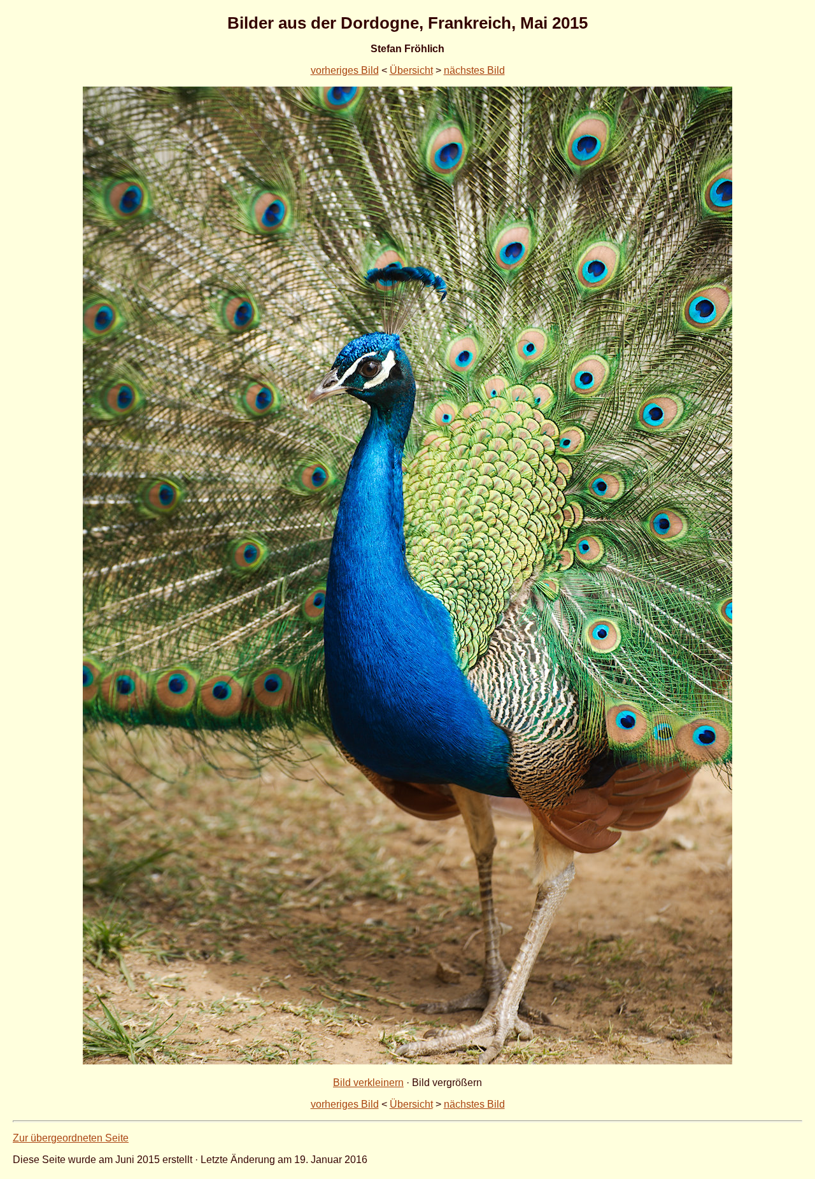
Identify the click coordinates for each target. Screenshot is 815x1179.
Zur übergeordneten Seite (71, 1138)
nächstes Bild (474, 70)
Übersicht (411, 70)
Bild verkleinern (368, 1082)
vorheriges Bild (345, 70)
